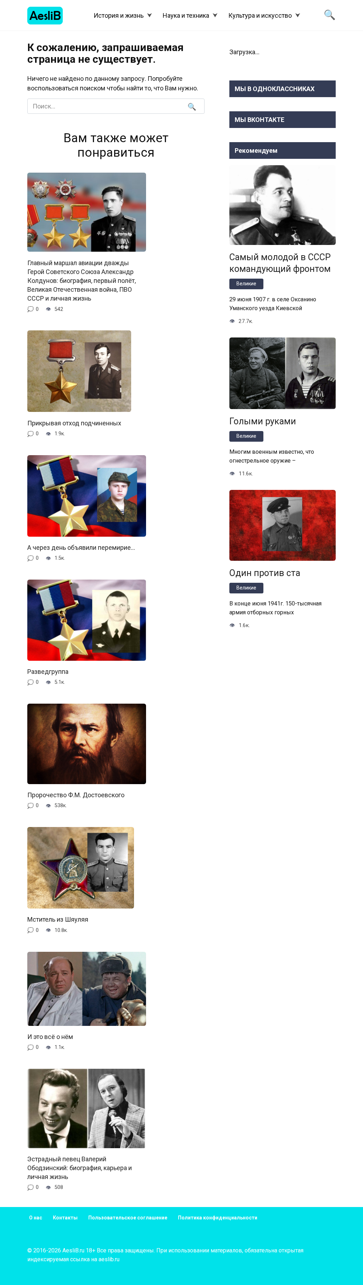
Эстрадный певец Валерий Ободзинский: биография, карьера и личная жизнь (79, 1167)
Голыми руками (262, 421)
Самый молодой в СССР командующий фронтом (280, 263)
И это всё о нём (50, 1036)
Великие (246, 284)
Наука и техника (186, 15)
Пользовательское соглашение (127, 1217)
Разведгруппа (47, 671)
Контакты (65, 1217)
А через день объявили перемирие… (81, 547)
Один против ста (264, 573)
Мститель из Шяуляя (57, 919)
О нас (35, 1217)
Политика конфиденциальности (217, 1217)
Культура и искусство (260, 15)
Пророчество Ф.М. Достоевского (75, 795)
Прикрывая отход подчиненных (74, 422)
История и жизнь (119, 15)
